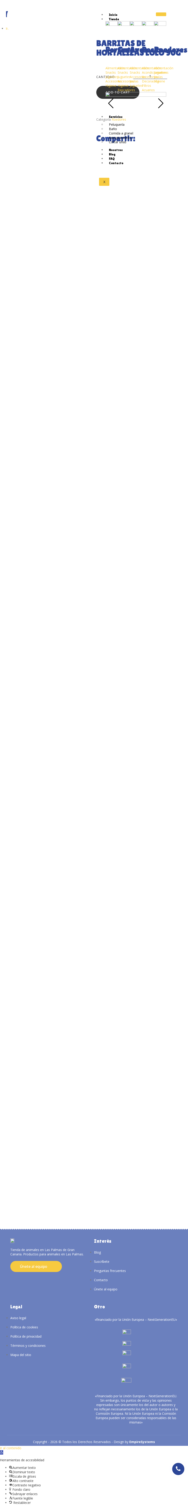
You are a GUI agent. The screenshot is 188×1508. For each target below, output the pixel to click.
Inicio (113, 15)
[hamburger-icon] (161, 14)
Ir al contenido (10, 1448)
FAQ (112, 158)
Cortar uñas (117, 142)
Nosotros (116, 150)
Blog (112, 154)
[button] (1, 1452)
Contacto (116, 163)
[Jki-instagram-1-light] (11, 1278)
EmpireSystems (142, 1442)
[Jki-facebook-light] (18, 1278)
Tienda (114, 19)
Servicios (115, 117)
